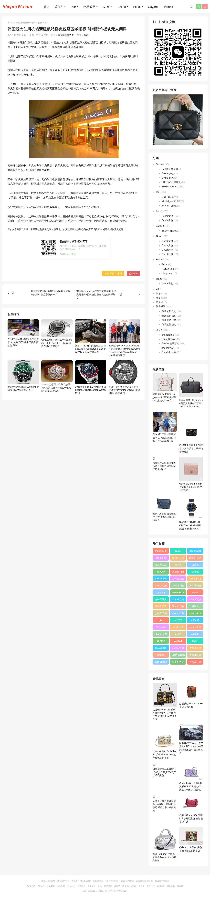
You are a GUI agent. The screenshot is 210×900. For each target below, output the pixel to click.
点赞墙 (141, 886)
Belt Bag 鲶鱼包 (170, 169)
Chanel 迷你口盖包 (178, 607)
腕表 (40, 22)
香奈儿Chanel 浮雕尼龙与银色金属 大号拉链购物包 (164, 857)
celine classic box (161, 620)
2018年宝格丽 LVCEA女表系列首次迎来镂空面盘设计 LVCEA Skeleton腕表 (56, 387)
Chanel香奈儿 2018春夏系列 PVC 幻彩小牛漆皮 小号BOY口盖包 (190, 786)
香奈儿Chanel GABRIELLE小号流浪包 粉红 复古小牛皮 (191, 818)
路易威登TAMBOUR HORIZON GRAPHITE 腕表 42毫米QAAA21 (190, 525)
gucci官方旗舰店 (161, 613)
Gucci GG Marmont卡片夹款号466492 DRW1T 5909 (190, 487)
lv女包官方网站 (111, 880)
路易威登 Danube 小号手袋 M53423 (191, 705)
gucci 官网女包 (127, 880)
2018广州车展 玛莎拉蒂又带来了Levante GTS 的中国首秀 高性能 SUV (23, 342)
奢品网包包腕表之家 (26, 22)
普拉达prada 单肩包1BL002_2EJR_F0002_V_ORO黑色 (164, 772)
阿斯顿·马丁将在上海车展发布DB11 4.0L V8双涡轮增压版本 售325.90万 (191, 747)
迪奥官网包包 (63, 880)
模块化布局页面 (129, 886)
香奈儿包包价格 (48, 880)
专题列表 (51, 886)
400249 (161, 571)
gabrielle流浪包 (178, 627)
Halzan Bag (168, 268)
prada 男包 (167, 283)
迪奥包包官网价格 (178, 662)
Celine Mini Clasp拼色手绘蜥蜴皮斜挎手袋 (190, 849)
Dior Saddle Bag (161, 662)
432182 (161, 641)
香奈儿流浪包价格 (195, 648)
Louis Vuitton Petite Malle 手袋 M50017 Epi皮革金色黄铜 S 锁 (165, 754)
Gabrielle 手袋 (169, 352)
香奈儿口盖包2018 (161, 565)
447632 (195, 634)
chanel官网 (178, 647)
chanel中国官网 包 (195, 627)
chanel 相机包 (178, 572)
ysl (157, 289)
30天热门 (31, 886)
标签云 (117, 886)
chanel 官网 (195, 557)
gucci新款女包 (178, 579)
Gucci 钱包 (167, 254)
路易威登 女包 (169, 311)
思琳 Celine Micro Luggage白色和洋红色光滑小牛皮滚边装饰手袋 (164, 397)
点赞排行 (151, 886)
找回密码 (108, 886)
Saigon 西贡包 (169, 230)
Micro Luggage (178, 565)
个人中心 (71, 886)
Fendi (137, 6)
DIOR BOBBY (169, 196)
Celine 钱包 (168, 177)
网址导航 (171, 886)
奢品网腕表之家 (66, 34)
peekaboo (161, 557)
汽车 (158, 293)
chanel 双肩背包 (178, 600)
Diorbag (161, 592)
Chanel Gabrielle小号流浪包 (161, 655)
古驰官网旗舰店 (161, 600)
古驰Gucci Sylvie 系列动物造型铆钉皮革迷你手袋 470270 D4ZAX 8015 (164, 714)
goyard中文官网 (162, 880)
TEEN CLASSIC (170, 186)
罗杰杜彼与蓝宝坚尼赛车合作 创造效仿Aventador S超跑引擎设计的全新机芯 (124, 389)
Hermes (168, 6)
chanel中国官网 (195, 613)
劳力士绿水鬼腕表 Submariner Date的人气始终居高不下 (23, 388)
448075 (178, 620)
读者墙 (180, 886)
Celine (121, 6)
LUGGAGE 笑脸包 (171, 182)
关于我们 (81, 886)
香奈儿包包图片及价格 (81, 880)
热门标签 (161, 886)
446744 (178, 641)
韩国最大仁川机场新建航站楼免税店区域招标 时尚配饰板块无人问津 (88, 229)
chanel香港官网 (178, 613)
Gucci (106, 6)
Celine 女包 (168, 173)
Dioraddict (161, 627)
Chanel (195, 571)
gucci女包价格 (161, 586)
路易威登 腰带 (169, 320)
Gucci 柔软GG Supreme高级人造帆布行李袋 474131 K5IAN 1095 (191, 403)
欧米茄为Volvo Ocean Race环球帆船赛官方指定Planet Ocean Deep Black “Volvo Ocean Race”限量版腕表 (124, 350)
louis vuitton (161, 578)
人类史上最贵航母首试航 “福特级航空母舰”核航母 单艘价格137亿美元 (164, 805)
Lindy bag (167, 273)
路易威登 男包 (169, 315)
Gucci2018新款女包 (160, 648)
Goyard (153, 6)
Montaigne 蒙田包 (171, 201)
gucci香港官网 (195, 586)
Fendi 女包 (167, 215)
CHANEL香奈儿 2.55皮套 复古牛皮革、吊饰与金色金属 (191, 448)
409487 (195, 620)
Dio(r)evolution (179, 654)
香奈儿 (58, 6)
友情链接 (91, 886)
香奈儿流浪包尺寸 (161, 607)
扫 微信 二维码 (113, 273)
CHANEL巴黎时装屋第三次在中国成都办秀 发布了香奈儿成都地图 (164, 437)
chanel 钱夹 (168, 347)
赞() (133, 273)
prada (159, 278)
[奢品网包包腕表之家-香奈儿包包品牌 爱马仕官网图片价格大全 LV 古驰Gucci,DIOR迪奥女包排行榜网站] (17, 6)
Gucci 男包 (167, 245)
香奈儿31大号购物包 (195, 662)
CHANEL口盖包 (195, 579)
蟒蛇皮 (195, 606)
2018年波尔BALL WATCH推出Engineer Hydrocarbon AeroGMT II (90, 389)
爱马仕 (195, 641)
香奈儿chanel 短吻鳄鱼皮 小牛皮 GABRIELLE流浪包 (164, 517)
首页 (46, 6)
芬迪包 (178, 634)
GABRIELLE (178, 592)
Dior (73, 6)
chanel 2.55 (168, 334)
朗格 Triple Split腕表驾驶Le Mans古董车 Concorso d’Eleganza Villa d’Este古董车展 (90, 349)
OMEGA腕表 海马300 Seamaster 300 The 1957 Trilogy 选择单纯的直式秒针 (56, 343)
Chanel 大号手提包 (161, 634)
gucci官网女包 (178, 586)
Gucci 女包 (167, 241)
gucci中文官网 (178, 558)
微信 (100, 886)
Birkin (165, 264)
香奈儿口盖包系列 (195, 655)
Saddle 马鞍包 (169, 205)
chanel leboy (168, 339)
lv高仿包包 (98, 880)
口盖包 (195, 564)
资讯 (158, 302)
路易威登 (89, 6)
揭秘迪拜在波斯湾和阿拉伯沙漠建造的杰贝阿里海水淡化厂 (164, 466)
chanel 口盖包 (161, 551)
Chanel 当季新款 (170, 343)
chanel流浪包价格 (195, 600)
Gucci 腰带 (167, 249)
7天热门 (41, 886)
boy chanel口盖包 (195, 551)
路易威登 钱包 (169, 324)
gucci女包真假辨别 (144, 880)
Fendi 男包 (167, 220)
